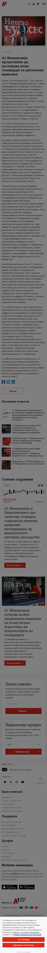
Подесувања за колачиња (23, 945)
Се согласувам (23, 939)
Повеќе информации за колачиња (27, 935)
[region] (23, 935)
